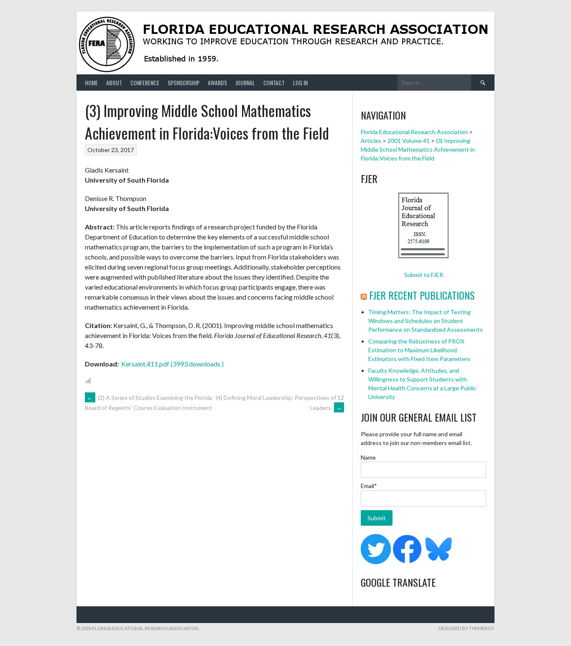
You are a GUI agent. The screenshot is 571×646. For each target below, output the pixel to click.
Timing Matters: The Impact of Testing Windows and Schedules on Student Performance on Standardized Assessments (425, 320)
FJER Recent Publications (422, 295)
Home (91, 82)
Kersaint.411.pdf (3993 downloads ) (172, 364)
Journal (245, 82)
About (114, 82)
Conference (144, 82)
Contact (274, 82)
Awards (217, 82)
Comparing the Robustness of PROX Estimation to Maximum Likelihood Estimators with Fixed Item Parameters (419, 350)
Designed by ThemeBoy (466, 628)
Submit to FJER (423, 274)
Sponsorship (183, 82)
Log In (300, 82)
